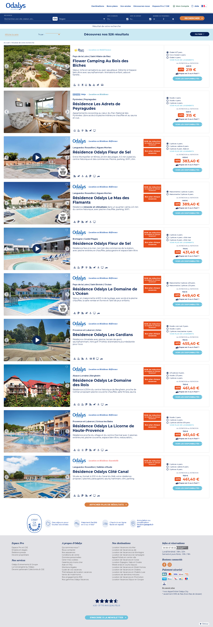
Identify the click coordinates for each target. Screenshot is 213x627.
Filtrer (199, 34)
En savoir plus (168, 588)
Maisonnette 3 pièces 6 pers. (181, 194)
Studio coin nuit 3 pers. (178, 326)
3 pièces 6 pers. (176, 469)
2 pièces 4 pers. (176, 103)
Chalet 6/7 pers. (176, 52)
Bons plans (112, 6)
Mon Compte (182, 6)
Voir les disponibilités (187, 79)
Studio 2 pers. (175, 98)
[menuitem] (34, 547)
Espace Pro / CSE (160, 6)
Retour (205, 624)
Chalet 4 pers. (175, 57)
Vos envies (125, 6)
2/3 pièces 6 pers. (176, 373)
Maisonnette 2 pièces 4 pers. (181, 192)
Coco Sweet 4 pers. (177, 55)
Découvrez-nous (141, 6)
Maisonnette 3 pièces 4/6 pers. (182, 283)
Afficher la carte (11, 34)
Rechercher (192, 18)
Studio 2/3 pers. (176, 375)
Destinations (97, 6)
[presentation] (6, 66)
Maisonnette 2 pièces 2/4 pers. (182, 285)
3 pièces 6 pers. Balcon (179, 149)
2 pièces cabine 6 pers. (179, 146)
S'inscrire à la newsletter (106, 617)
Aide (195, 6)
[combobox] (82, 19)
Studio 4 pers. (175, 100)
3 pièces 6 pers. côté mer (180, 240)
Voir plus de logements (182, 60)
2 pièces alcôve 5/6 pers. (179, 423)
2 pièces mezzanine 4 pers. (180, 331)
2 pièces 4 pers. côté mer (180, 237)
